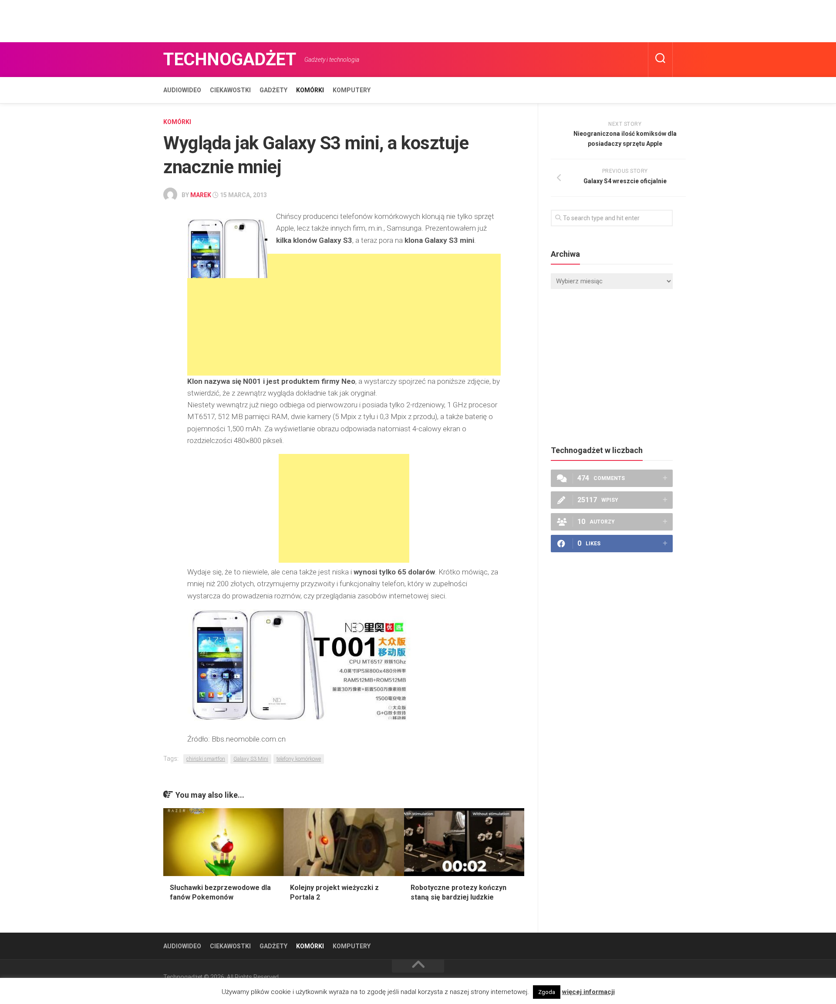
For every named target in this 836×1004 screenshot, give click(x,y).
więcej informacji (588, 992)
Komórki (310, 90)
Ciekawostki (230, 90)
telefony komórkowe (298, 759)
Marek (200, 194)
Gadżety (273, 90)
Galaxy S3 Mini (250, 759)
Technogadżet (229, 59)
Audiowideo (182, 90)
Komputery (352, 90)
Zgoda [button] (546, 992)
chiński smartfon (205, 759)
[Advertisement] (158, 19)
